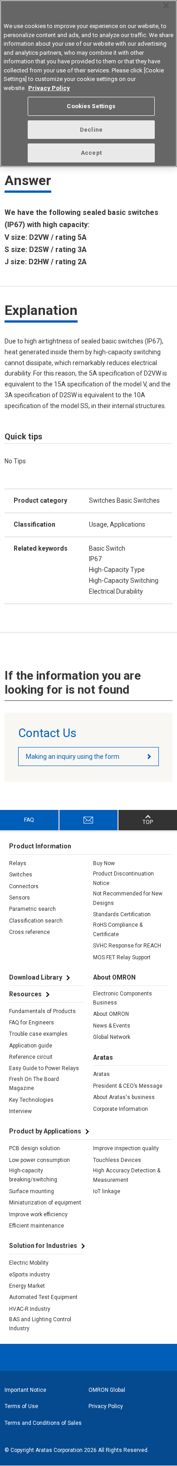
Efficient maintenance (36, 1226)
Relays (17, 863)
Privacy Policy (105, 1406)
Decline (91, 129)
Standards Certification (122, 914)
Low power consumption (39, 1160)
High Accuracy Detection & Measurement (126, 1175)
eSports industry (29, 1274)
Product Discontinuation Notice (123, 878)
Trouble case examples (38, 1034)
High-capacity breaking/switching (33, 1175)
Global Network (111, 1037)
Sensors (19, 898)
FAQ (29, 820)
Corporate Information (120, 1109)
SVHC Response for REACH (127, 945)
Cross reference (29, 932)
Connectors (24, 886)
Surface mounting (31, 1191)
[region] (88, 83)
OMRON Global (106, 1390)
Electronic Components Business (122, 998)
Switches (20, 874)
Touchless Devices (117, 1160)
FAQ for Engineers (31, 1022)
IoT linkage (106, 1191)
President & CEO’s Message (127, 1086)
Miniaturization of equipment (45, 1202)
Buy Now (104, 863)
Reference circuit (31, 1057)
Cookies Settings (91, 106)
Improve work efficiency (38, 1214)
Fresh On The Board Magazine (34, 1083)
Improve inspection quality (126, 1148)
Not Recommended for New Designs (127, 898)
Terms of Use (21, 1406)
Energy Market (27, 1286)
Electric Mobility (29, 1263)
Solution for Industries (43, 1245)
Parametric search (32, 909)
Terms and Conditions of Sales (43, 1423)
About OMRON (111, 1014)
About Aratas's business (124, 1097)
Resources (25, 994)
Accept (91, 152)
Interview (20, 1111)
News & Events (111, 1026)
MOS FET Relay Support (122, 957)
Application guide (30, 1045)
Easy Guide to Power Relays (44, 1068)
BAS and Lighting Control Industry (40, 1324)
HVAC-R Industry (29, 1309)
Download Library (35, 977)
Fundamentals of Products (42, 1011)
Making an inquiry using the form (72, 756)
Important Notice (25, 1390)
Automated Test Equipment (43, 1297)
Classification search (36, 921)
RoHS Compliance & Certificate (118, 929)
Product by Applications (45, 1131)
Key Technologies (31, 1100)
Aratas (101, 1074)
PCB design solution (34, 1148)
